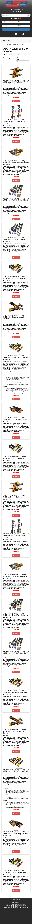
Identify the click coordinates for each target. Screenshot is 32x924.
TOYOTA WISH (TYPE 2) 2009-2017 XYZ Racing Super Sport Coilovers (16, 771)
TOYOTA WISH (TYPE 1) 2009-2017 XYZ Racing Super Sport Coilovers (16, 356)
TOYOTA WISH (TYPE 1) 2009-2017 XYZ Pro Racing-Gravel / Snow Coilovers (16, 121)
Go (16, 29)
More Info (16, 101)
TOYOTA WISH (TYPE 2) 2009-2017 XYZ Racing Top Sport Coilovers (16, 871)
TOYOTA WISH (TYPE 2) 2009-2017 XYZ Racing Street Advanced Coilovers (16, 731)
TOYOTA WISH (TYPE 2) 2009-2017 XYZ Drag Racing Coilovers (16, 496)
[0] (16, 34)
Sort (13, 61)
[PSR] (16, 3)
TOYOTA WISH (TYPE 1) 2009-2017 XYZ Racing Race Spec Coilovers (16, 277)
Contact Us (16, 900)
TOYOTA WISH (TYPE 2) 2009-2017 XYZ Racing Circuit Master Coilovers (16, 575)
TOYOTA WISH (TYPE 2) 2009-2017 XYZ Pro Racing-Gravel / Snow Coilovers (16, 535)
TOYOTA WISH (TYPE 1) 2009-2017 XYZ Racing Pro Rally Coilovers (16, 238)
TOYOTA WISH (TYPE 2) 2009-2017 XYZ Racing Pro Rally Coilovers (16, 653)
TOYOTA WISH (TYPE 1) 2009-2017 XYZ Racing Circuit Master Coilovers (16, 161)
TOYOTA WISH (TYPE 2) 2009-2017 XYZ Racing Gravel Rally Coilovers (16, 614)
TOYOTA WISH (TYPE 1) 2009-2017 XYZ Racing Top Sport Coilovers (16, 457)
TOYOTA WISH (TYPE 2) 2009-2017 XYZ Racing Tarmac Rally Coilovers (16, 833)
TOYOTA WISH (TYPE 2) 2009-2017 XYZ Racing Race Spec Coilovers (16, 691)
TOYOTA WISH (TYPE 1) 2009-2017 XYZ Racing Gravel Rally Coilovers (16, 200)
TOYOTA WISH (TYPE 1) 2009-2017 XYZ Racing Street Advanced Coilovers (16, 317)
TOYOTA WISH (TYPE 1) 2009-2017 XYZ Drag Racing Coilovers (16, 82)
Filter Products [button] (7, 40)
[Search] (29, 15)
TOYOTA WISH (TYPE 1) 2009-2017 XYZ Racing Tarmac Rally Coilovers (16, 418)
